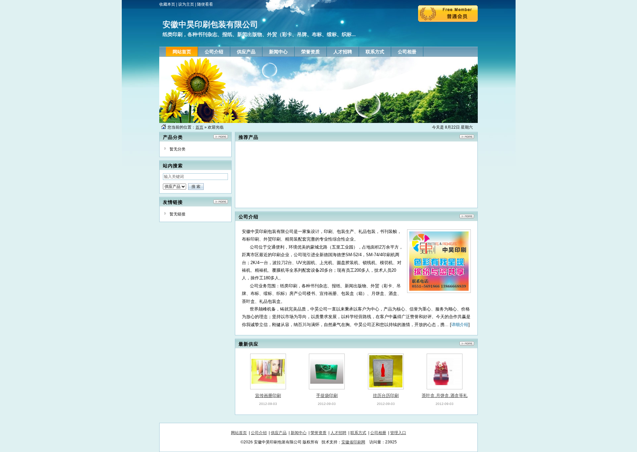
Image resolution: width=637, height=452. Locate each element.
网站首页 (239, 432)
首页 (199, 127)
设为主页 (186, 4)
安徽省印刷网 (353, 442)
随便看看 (205, 4)
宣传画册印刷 (268, 395)
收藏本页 (167, 4)
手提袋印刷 (327, 395)
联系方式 (358, 432)
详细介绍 (459, 324)
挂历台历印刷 (386, 395)
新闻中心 (299, 432)
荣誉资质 (318, 432)
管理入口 (398, 432)
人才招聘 (338, 432)
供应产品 (279, 432)
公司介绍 (259, 432)
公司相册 (378, 432)
